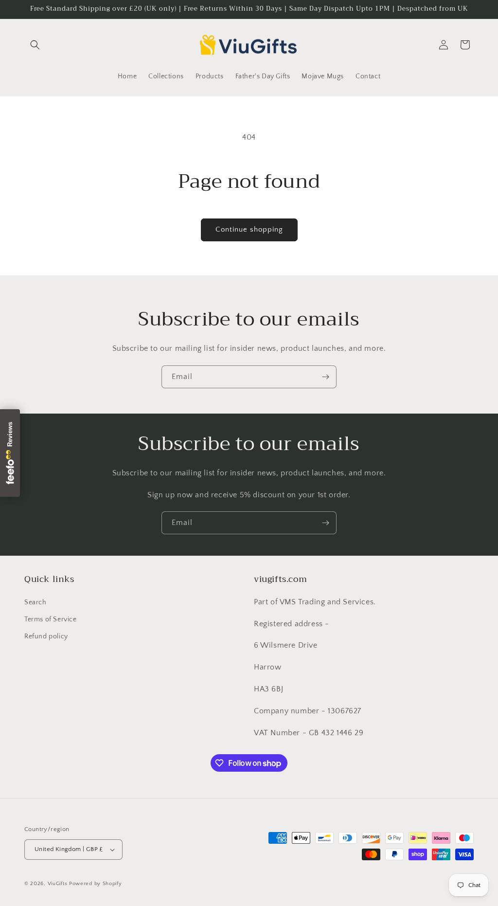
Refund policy (46, 636)
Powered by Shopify (95, 884)
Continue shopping (249, 229)
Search (35, 602)
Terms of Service (50, 619)
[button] (35, 44)
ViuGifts (58, 884)
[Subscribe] (325, 376)
